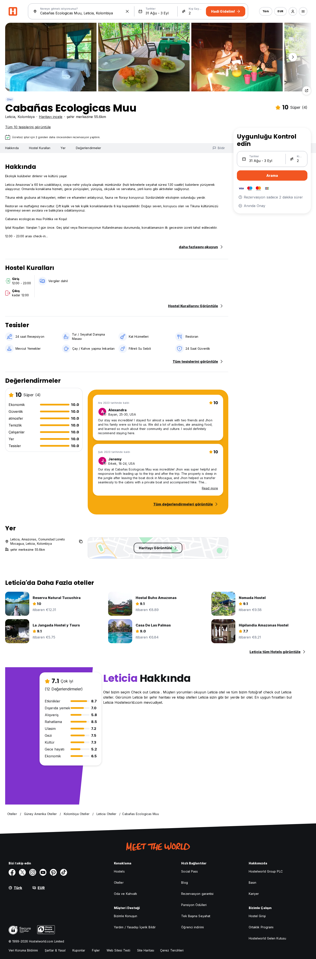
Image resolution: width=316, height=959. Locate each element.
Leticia (10, 117)
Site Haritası (145, 950)
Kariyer (254, 893)
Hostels (119, 871)
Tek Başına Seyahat (195, 916)
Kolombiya (26, 117)
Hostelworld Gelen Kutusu (267, 938)
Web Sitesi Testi (118, 950)
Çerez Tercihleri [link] (172, 950)
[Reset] (127, 11)
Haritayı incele (50, 117)
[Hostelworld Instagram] (32, 872)
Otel (9, 99)
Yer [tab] (63, 148)
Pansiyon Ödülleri (194, 905)
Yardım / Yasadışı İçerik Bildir (135, 927)
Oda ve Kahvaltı (125, 893)
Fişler (96, 950)
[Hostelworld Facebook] (12, 872)
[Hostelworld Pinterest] (53, 872)
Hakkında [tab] (12, 148)
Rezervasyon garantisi (197, 893)
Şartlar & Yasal (55, 950)
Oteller (119, 882)
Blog (184, 882)
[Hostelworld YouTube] (43, 872)
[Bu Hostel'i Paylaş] (306, 90)
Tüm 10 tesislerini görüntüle (28, 127)
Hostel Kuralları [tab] (40, 148)
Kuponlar (78, 950)
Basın (252, 882)
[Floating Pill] (292, 57)
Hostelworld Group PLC (266, 871)
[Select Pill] (292, 11)
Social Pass (189, 871)
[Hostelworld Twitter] (22, 872)
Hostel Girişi (257, 916)
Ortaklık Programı (261, 927)
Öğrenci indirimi (192, 927)
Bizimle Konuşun (125, 916)
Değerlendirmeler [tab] (88, 148)
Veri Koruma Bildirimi (23, 950)
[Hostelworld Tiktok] (63, 872)
